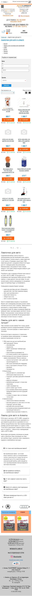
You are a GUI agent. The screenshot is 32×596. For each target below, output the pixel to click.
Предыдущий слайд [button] (3, 506)
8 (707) (8, 12)
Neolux (6, 51)
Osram (6, 53)
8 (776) (5, 10)
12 (17, 248)
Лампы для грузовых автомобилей (14, 45)
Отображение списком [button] (29, 92)
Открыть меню (2, 6)
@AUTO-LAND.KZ (24, 12)
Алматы (5, 2)
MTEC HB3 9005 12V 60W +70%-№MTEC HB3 (24, 141)
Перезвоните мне (8, 15)
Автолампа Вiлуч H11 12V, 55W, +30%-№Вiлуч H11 (24, 200)
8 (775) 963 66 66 (14, 539)
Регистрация (24, 32)
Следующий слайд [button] (29, 506)
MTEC (5, 49)
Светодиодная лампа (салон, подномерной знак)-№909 (8, 230)
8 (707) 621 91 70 (13, 543)
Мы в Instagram (25, 15)
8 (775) (5, 9)
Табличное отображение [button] (26, 92)
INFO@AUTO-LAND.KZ (16, 549)
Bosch (5, 43)
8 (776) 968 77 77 (13, 541)
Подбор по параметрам (9, 57)
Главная (3, 37)
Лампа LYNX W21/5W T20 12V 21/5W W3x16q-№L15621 (24, 111)
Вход (24, 30)
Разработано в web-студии (16, 560)
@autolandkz (17, 557)
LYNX (5, 47)
